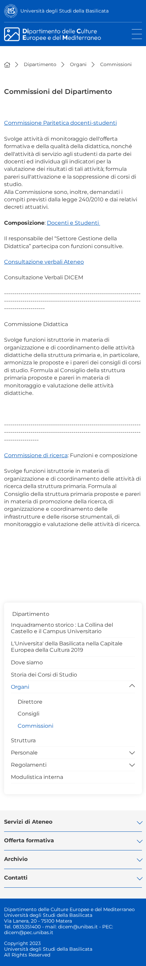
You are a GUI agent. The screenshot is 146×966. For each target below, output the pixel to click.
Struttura (23, 740)
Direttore (30, 702)
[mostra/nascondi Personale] (132, 752)
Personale (24, 752)
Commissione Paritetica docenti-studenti (60, 123)
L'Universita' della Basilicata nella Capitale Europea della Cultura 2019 (67, 646)
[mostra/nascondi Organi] (132, 686)
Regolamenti (29, 765)
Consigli (28, 713)
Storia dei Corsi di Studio (44, 674)
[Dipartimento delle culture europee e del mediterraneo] (62, 34)
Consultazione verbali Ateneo (44, 262)
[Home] (7, 64)
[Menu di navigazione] (137, 34)
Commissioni (35, 726)
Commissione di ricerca (36, 455)
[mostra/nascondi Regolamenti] (132, 764)
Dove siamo (27, 662)
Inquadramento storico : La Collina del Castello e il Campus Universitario (62, 628)
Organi (20, 687)
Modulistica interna (37, 777)
